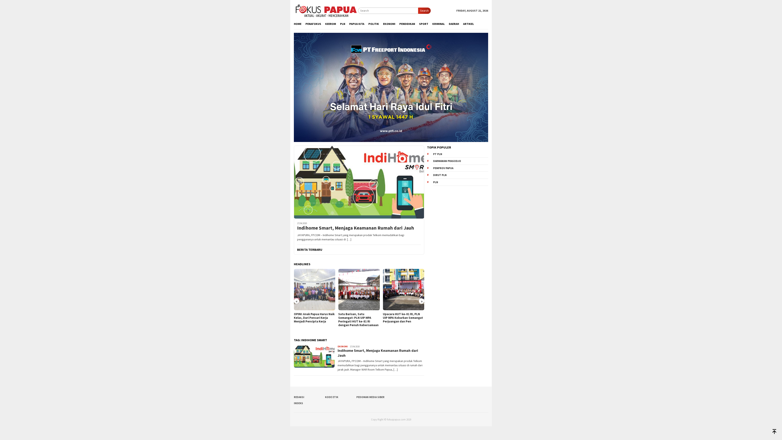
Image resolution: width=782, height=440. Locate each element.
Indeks (298, 403)
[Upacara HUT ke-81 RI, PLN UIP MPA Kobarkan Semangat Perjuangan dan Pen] (359, 289)
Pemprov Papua (443, 168)
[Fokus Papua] (326, 10)
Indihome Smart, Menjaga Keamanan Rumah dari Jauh (355, 228)
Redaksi (299, 397)
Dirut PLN (440, 175)
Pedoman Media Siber (370, 397)
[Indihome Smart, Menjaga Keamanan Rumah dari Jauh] (359, 182)
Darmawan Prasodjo (447, 161)
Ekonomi (343, 346)
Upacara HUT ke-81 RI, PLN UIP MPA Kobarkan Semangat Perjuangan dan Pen (358, 317)
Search (424, 10)
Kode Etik (331, 397)
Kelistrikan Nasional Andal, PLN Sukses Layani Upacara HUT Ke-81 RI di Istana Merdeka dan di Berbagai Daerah (402, 321)
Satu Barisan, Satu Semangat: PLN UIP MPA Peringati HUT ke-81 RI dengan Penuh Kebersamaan (314, 319)
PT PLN (437, 154)
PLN (435, 182)
